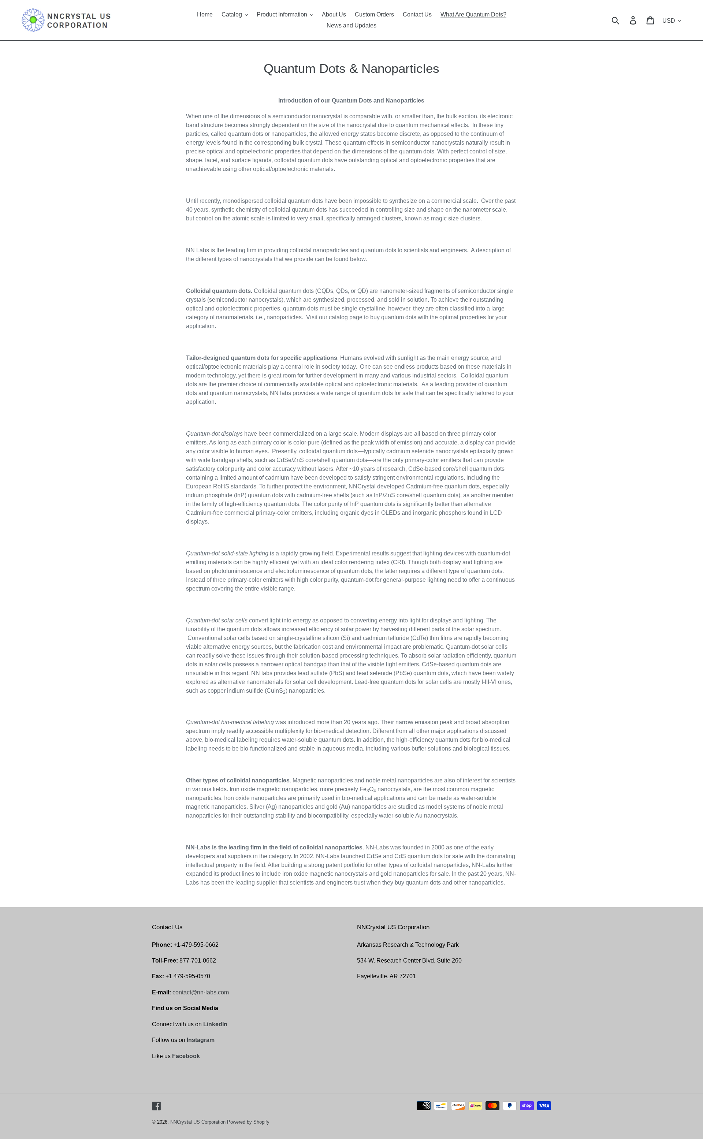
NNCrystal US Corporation (198, 1122)
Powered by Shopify (248, 1122)
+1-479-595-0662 (196, 945)
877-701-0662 (197, 960)
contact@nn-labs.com (200, 992)
